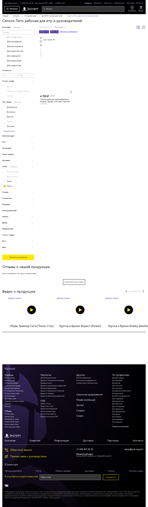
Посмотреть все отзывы (74, 282)
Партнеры (113, 440)
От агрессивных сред (12, 393)
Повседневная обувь (12, 419)
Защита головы (45, 404)
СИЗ (42, 400)
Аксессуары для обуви (12, 427)
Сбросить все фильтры (18, 257)
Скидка (80, 410)
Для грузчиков (117, 388)
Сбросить (17, 27)
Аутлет (80, 405)
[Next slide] (143, 291)
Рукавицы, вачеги (46, 383)
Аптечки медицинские (83, 378)
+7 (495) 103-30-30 (26, 3)
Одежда (9, 375)
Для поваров (116, 417)
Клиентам (107, 3)
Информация (119, 3)
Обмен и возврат (63, 471)
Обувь (8, 411)
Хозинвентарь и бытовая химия (87, 383)
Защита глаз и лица (46, 406)
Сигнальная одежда (11, 383)
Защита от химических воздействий (52, 396)
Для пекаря (116, 414)
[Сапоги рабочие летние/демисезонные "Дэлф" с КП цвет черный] (56, 64)
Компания (97, 3)
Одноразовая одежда (12, 388)
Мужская (8, 404)
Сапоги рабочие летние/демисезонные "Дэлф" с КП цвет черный (55, 100)
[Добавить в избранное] (41, 42)
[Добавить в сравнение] (41, 45)
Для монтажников (118, 406)
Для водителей (117, 380)
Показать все (9, 131)
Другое (80, 375)
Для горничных (117, 386)
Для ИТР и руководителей (121, 396)
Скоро (79, 415)
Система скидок (136, 471)
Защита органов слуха (48, 411)
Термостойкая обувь (12, 422)
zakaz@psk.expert (11, 3)
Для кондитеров (117, 399)
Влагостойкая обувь (12, 424)
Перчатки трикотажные (48, 378)
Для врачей (116, 383)
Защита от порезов (46, 393)
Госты (38, 471)
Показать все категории (120, 426)
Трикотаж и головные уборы (14, 401)
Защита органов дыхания (48, 409)
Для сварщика (117, 422)
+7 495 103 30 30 (84, 449)
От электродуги (10, 396)
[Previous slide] (126, 291)
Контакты (139, 3)
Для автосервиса (118, 378)
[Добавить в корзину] (41, 38)
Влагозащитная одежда (12, 386)
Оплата (111, 471)
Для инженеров (117, 393)
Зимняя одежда (10, 380)
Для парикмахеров (118, 412)
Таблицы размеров (13, 471)
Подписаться (111, 477)
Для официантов (118, 409)
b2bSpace (88, 3)
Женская (8, 406)
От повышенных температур (14, 391)
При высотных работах (48, 414)
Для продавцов (117, 419)
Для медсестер (117, 404)
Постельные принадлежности (86, 380)
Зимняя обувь (9, 417)
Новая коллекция (85, 399)
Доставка (130, 3)
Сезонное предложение (89, 394)
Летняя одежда (10, 378)
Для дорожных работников (121, 391)
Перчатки (45, 375)
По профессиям (120, 375)
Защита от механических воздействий (53, 386)
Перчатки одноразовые (48, 388)
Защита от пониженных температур (52, 380)
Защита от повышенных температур (52, 391)
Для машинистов (118, 401)
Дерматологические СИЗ (49, 417)
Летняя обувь (9, 414)
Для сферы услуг (10, 399)
